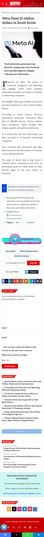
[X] (6, 281)
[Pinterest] (14, 281)
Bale (17, 222)
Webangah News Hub (15, 187)
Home (6, 12)
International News (15, 215)
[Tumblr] (12, 281)
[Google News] (12, 271)
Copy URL (33, 263)
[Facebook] (3, 281)
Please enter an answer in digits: (15, 355)
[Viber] (35, 281)
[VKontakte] (20, 281)
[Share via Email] (37, 281)
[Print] (40, 281)
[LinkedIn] (9, 281)
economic (11, 251)
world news (21, 12)
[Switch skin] (7, 4)
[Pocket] (26, 281)
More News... (21, 431)
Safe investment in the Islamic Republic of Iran (22, 493)
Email (5, 337)
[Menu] (41, 4)
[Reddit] (17, 281)
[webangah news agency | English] (15, 4)
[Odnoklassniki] (23, 281)
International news (29, 251)
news (13, 12)
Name (5, 328)
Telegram (31, 222)
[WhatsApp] (29, 281)
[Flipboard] (32, 272)
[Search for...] (3, 4)
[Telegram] (32, 281)
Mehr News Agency (27, 190)
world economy (34, 12)
